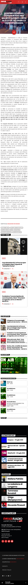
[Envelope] (12, 541)
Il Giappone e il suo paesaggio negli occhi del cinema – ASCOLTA (17, 321)
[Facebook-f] (6, 541)
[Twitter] (9, 541)
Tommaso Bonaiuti (13, 492)
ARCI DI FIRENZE (20, 558)
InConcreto (13, 562)
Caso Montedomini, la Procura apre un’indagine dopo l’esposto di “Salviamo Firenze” (14, 264)
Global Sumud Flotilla (16, 227)
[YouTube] (2, 576)
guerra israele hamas (7, 229)
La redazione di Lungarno (15, 485)
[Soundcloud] (6, 576)
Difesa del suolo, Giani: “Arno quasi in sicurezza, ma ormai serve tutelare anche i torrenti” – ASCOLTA (16, 341)
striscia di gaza (17, 232)
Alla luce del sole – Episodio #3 (16, 446)
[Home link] (6, 2)
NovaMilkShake (7, 369)
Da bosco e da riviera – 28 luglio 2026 (16, 466)
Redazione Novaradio (13, 224)
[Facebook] (10, 576)
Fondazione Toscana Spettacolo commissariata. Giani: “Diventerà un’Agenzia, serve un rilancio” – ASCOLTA (13, 298)
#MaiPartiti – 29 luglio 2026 (16, 453)
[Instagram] (2, 541)
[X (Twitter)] (4, 576)
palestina (17, 229)
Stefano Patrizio (15, 478)
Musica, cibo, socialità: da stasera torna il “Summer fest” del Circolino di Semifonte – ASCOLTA (17, 347)
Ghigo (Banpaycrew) (15, 498)
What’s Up (9, 382)
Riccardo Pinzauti (16, 505)
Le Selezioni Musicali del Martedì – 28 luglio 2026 (15, 459)
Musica (4, 364)
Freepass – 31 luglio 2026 (15, 440)
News (13, 10)
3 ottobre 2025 (5, 227)
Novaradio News (11, 401)
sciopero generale (6, 232)
